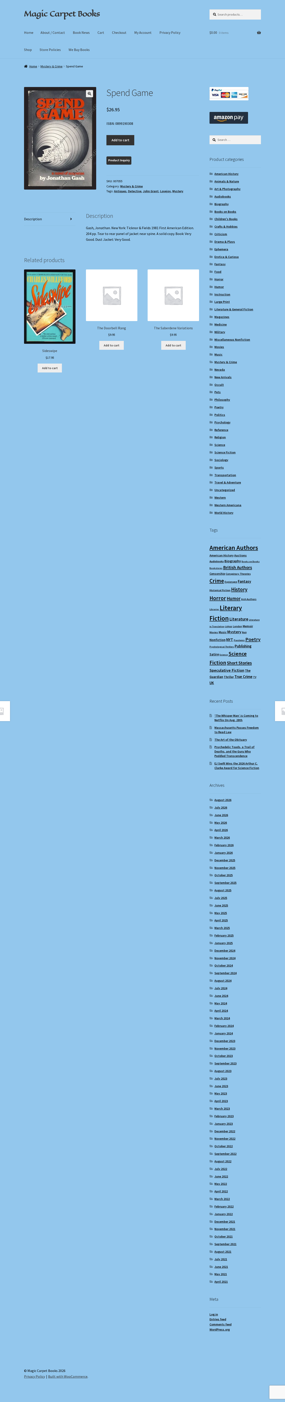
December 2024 (224, 951)
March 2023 (222, 1109)
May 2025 (220, 913)
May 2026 (220, 823)
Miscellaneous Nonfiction (232, 340)
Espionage (231, 581)
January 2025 (223, 943)
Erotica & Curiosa (226, 257)
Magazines (221, 317)
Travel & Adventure (227, 482)
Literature (238, 619)
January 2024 (223, 1033)
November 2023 (224, 1048)
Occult (219, 385)
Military (219, 332)
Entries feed (218, 1319)
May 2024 (220, 1003)
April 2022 (221, 1191)
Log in (214, 1314)
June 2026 (221, 815)
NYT (229, 639)
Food (217, 272)
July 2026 (220, 807)
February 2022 (224, 1206)
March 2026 (222, 838)
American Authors (234, 548)
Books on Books (225, 212)
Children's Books (226, 219)
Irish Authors (248, 599)
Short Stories (239, 663)
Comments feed (221, 1324)
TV (254, 677)
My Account (143, 32)
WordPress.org (220, 1329)
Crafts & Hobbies (226, 227)
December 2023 (224, 1041)
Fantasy (220, 264)
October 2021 (223, 1236)
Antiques (120, 191)
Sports (219, 467)
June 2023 (221, 1086)
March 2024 (222, 1018)
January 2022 (223, 1214)
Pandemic (239, 640)
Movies (219, 347)
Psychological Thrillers (222, 646)
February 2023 (224, 1116)
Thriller (229, 677)
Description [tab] (33, 219)
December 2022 (224, 1131)
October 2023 (223, 1056)
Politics (219, 415)
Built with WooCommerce (68, 1376)
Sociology (221, 460)
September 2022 (225, 1154)
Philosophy (222, 400)
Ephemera (221, 249)
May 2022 (220, 1184)
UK (212, 682)
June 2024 (221, 996)
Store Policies (50, 49)
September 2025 (225, 883)
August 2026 (222, 800)
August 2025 (222, 890)
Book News (81, 32)
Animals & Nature (226, 181)
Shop (28, 49)
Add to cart (120, 140)
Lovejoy (165, 191)
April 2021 (221, 1282)
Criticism (220, 234)
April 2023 (221, 1101)
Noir (244, 632)
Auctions (240, 555)
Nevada (219, 370)
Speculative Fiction (227, 670)
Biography (221, 204)
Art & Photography (227, 189)
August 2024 (222, 981)
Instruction (222, 294)
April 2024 (221, 1011)
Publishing (243, 646)
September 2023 (225, 1063)
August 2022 (222, 1161)
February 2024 (224, 1026)
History (239, 589)
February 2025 (224, 935)
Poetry (219, 407)
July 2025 (220, 898)
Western (220, 498)
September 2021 (225, 1244)
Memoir (248, 626)
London (237, 626)
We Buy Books (79, 49)
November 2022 (224, 1139)
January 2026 (223, 853)
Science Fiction (225, 452)
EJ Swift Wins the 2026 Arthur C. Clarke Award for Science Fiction (236, 765)
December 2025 (224, 860)
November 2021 (224, 1229)
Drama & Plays (224, 242)
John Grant (151, 191)
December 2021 (224, 1222)
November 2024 (224, 958)
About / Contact (53, 32)
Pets (217, 392)
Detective (134, 191)
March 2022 (222, 1199)
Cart (101, 32)
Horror (218, 279)
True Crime (243, 676)
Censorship (217, 574)
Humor (219, 287)
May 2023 (220, 1093)
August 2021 (222, 1252)
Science (219, 445)
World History (223, 513)
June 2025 (221, 905)
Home (28, 32)
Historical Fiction (220, 590)
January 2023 (223, 1124)
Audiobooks (222, 196)
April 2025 (221, 920)
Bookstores (216, 568)
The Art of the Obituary (230, 740)
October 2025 (223, 875)
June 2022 (221, 1176)
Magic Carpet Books (62, 13)
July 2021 (220, 1259)
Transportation (225, 475)
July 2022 (220, 1169)
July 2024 (220, 988)
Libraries (214, 609)
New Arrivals (223, 377)
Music (218, 354)
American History (226, 174)
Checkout (119, 32)
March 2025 (222, 928)
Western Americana (227, 505)
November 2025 (224, 868)
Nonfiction (218, 640)
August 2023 (222, 1071)
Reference (221, 430)
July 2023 (220, 1078)
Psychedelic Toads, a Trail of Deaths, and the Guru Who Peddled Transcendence (234, 751)
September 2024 (225, 973)
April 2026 (221, 830)
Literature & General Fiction (233, 309)
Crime (217, 580)
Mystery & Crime (52, 66)
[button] (89, 93)
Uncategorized (224, 490)
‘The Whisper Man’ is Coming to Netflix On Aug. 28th (236, 718)
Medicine (220, 324)
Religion (220, 437)
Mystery (177, 191)
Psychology (222, 422)
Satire (214, 654)
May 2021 (220, 1274)
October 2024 (223, 965)
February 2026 (224, 845)
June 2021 (221, 1267)
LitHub (228, 626)
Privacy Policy (169, 32)
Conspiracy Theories (238, 573)
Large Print (222, 302)
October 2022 (223, 1146)
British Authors (237, 567)
